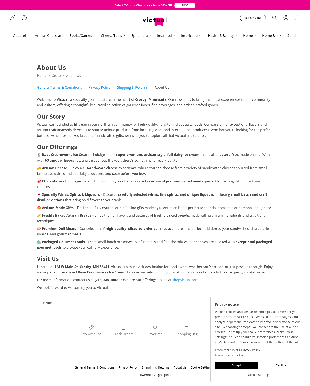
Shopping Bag (187, 334)
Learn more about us (229, 355)
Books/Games (81, 35)
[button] (184, 5)
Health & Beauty (221, 35)
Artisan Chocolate (49, 35)
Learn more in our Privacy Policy (237, 350)
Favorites (155, 334)
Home (248, 35)
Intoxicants (190, 35)
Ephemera (140, 35)
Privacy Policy (99, 87)
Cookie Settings (201, 367)
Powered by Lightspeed (155, 375)
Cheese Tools (112, 35)
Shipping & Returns (132, 87)
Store (56, 75)
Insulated (165, 35)
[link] (258, 373)
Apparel (20, 35)
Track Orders (123, 334)
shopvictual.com (185, 279)
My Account (91, 334)
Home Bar (270, 35)
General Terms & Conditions (59, 87)
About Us (73, 75)
